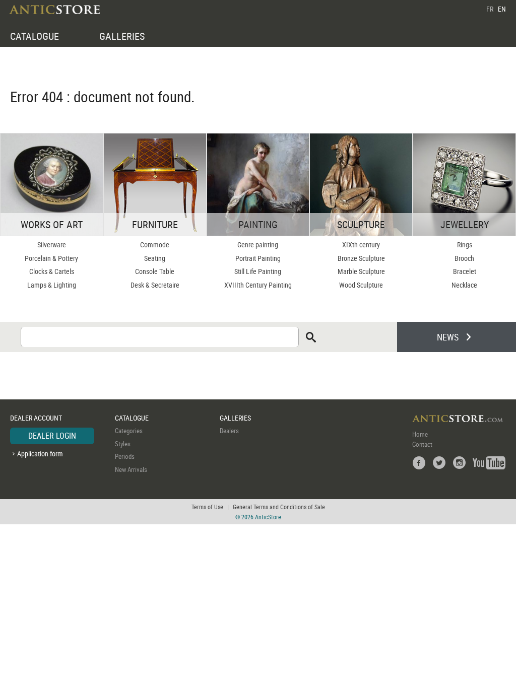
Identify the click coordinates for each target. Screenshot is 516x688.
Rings (464, 244)
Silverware (51, 244)
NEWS (448, 337)
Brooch (464, 258)
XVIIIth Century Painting (258, 285)
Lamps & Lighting (51, 285)
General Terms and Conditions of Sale (279, 507)
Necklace (464, 285)
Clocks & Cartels (51, 271)
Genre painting (257, 244)
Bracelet (464, 271)
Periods (125, 456)
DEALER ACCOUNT (36, 418)
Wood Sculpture (361, 285)
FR (489, 9)
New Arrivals (131, 469)
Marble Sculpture (361, 271)
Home (420, 434)
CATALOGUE (34, 36)
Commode (154, 244)
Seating (154, 258)
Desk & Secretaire (155, 285)
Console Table (154, 271)
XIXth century (361, 244)
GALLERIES (122, 36)
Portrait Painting (258, 258)
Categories (129, 430)
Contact (422, 444)
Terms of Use (207, 507)
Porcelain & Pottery (51, 258)
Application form (40, 453)
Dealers (229, 430)
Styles (123, 443)
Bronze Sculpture (361, 258)
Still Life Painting (257, 271)
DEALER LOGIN (52, 435)
